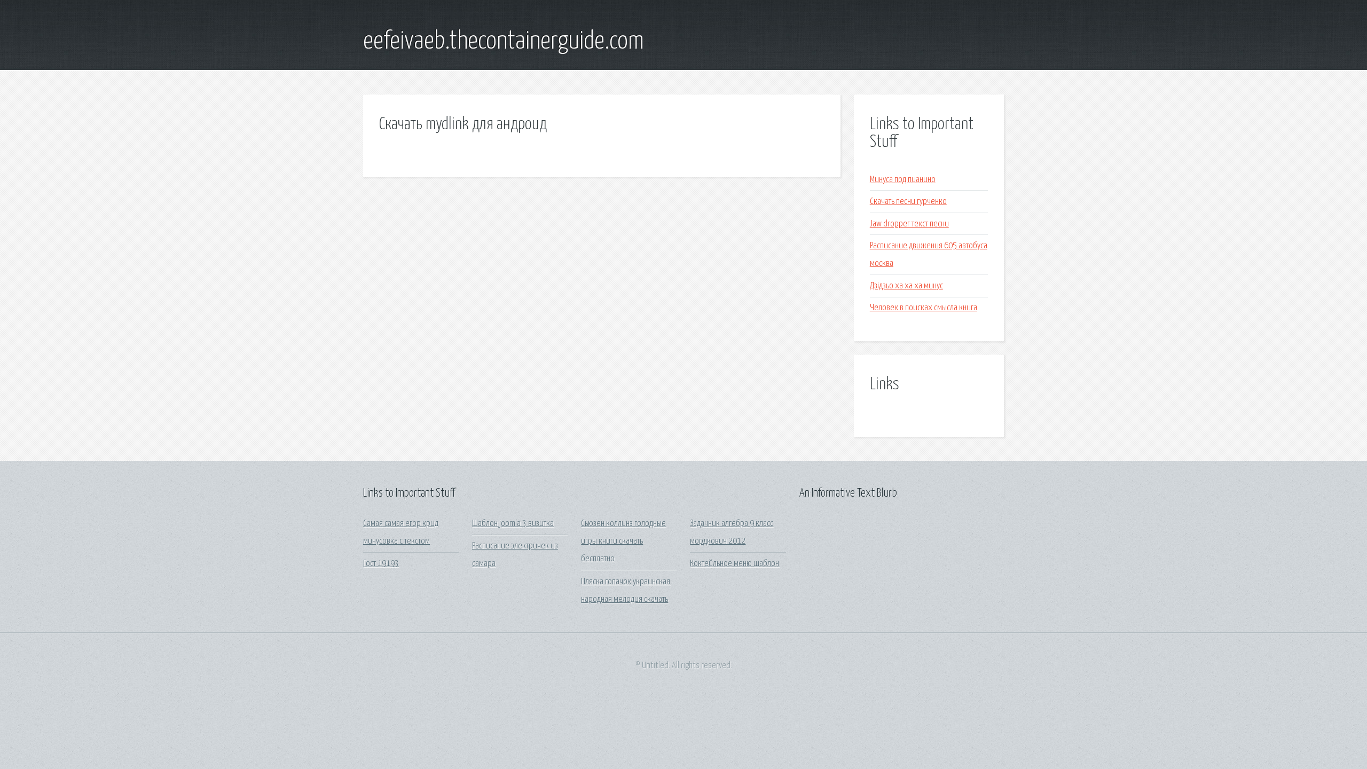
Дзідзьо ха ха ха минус (906, 286)
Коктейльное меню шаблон (734, 563)
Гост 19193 (381, 563)
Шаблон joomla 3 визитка (513, 523)
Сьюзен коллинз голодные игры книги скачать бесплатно (623, 541)
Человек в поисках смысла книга (923, 307)
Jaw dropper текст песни (909, 224)
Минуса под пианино (903, 179)
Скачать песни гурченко (908, 201)
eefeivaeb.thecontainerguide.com (503, 41)
